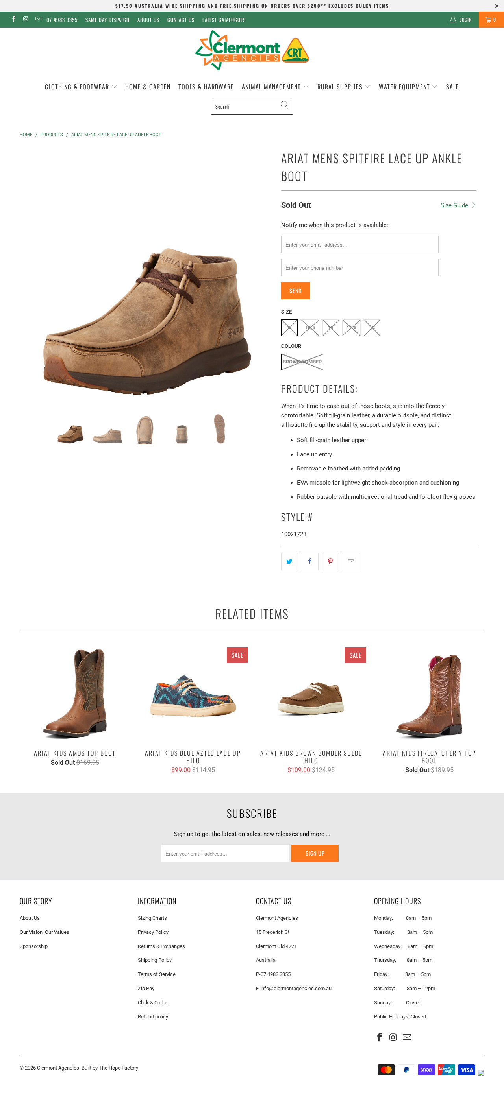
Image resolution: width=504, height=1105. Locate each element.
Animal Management (272, 86)
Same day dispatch (107, 20)
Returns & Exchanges (161, 946)
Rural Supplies (341, 86)
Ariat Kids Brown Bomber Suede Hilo (311, 694)
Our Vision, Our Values (44, 932)
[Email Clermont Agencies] (38, 19)
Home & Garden (147, 86)
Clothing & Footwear (78, 86)
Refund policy (153, 1017)
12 (372, 327)
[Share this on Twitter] (289, 561)
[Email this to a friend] (351, 561)
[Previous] (33, 274)
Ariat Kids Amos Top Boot (75, 694)
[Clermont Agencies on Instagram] (25, 19)
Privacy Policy (153, 932)
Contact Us (181, 20)
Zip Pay (146, 988)
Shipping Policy (155, 960)
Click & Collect (154, 1002)
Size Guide (455, 205)
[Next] (260, 274)
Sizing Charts (152, 918)
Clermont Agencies (58, 1068)
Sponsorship (34, 946)
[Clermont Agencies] (252, 51)
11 (331, 327)
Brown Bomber (302, 362)
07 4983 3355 (62, 20)
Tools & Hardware (206, 86)
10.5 (310, 327)
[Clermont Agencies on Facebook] (13, 19)
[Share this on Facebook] (310, 561)
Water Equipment (405, 86)
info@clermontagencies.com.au (296, 988)
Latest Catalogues (224, 20)
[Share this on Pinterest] (330, 561)
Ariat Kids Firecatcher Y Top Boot (429, 694)
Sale (452, 86)
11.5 (351, 327)
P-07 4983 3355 (273, 974)
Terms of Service (157, 974)
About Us (148, 20)
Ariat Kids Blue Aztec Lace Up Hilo (193, 694)
